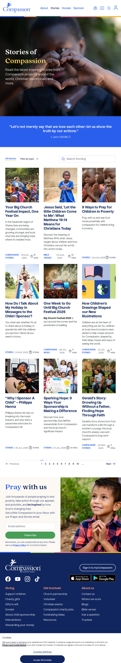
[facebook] (8, 579)
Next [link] (108, 463)
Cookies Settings (42, 651)
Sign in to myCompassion (97, 567)
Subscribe (30, 535)
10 (78, 463)
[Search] (109, 8)
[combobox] (29, 159)
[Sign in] (115, 7)
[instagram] (27, 579)
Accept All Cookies (42, 660)
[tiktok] (37, 579)
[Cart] (95, 8)
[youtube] (17, 579)
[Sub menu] (102, 8)
